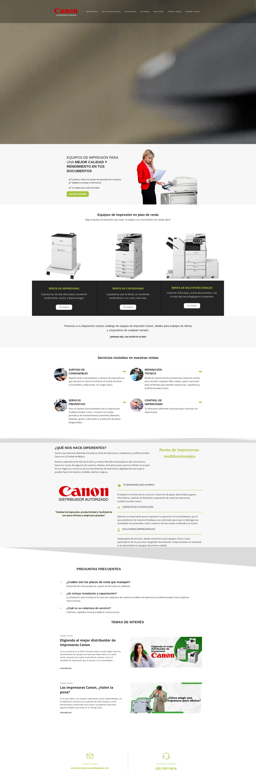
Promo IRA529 (175, 12)
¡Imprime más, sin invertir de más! (128, 336)
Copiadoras (130, 12)
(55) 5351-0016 (166, 768)
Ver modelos (64, 307)
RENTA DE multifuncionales (192, 288)
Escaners (145, 12)
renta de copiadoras (128, 288)
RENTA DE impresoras (64, 288)
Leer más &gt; (66, 668)
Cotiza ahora (78, 194)
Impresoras (92, 12)
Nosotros (159, 12)
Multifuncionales (111, 12)
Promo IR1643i (193, 12)
